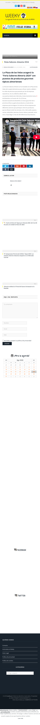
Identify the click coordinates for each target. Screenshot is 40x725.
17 (6, 372)
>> (34, 360)
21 (24, 372)
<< (6, 360)
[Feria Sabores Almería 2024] (20, 50)
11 (11, 369)
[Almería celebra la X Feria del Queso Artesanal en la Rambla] (20, 273)
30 (20, 365)
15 (29, 369)
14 (24, 369)
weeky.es (9, 696)
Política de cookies (7, 661)
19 (15, 372)
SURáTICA (28, 700)
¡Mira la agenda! (21, 356)
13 (20, 369)
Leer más (20, 718)
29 (15, 365)
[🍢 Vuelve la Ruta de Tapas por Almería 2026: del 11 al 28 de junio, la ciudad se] (20, 209)
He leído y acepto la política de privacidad (17, 341)
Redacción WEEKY (9, 67)
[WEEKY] (20, 16)
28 (11, 365)
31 (24, 365)
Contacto (5, 645)
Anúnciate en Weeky (27, 2)
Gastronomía (34, 67)
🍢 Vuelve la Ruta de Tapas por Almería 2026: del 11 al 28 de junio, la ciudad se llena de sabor (20, 223)
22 (29, 372)
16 (34, 369)
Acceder (8, 2)
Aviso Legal (5, 653)
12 (15, 369)
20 (20, 372)
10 (6, 369)
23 (34, 372)
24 (6, 374)
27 (6, 365)
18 (11, 372)
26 (15, 374)
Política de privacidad (8, 657)
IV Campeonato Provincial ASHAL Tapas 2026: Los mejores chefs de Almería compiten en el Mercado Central (19, 255)
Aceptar (35, 716)
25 (11, 374)
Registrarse (16, 2)
